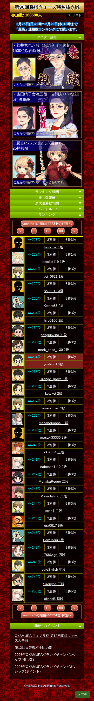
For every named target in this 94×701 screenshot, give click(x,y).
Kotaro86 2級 (54, 306)
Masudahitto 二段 (53, 496)
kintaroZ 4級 (53, 247)
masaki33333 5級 (53, 437)
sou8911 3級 (53, 291)
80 (61, 231)
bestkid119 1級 (53, 262)
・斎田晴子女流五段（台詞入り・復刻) (46, 94)
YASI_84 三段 (53, 452)
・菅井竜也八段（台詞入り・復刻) (42, 45)
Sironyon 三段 (53, 584)
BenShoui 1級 (53, 540)
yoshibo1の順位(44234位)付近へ (47, 224)
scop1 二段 (53, 511)
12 (47, 231)
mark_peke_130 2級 (53, 350)
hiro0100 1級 (54, 320)
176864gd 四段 (53, 555)
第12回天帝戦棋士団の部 (33, 647)
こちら (18, 84)
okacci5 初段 (53, 599)
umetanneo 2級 (54, 408)
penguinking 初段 (53, 335)
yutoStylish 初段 (54, 569)
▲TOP (82, 694)
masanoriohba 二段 (53, 423)
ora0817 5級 (53, 525)
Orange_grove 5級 (54, 379)
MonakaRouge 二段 (54, 481)
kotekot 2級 (53, 393)
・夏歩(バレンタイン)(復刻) (36, 143)
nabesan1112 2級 (53, 467)
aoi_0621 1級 (53, 276)
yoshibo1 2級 (54, 364)
